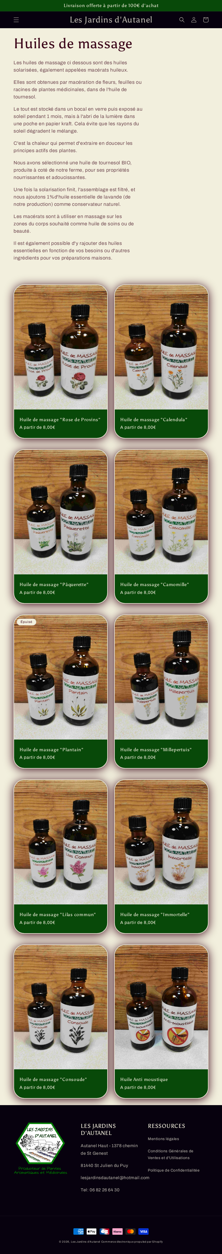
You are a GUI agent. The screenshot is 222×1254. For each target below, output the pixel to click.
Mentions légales (163, 1139)
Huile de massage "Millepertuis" (156, 749)
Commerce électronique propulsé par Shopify (132, 1241)
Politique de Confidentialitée (174, 1170)
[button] (16, 20)
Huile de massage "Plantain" (51, 749)
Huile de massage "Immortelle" (155, 914)
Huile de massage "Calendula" (154, 419)
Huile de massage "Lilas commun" (57, 914)
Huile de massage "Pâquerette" (54, 584)
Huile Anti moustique (144, 1079)
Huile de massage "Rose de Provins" (60, 419)
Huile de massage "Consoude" (53, 1079)
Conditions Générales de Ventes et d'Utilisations (171, 1154)
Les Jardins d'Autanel (85, 1241)
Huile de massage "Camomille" (154, 584)
